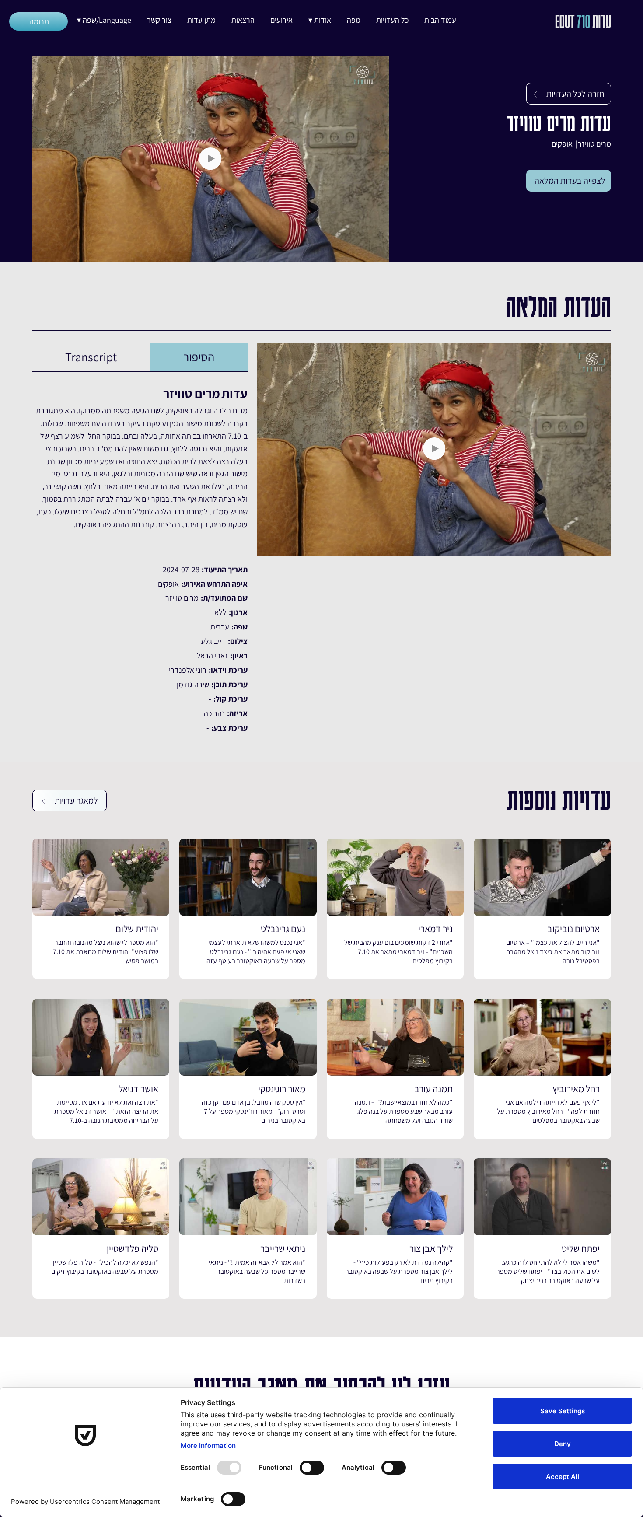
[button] (319, 20)
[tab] (199, 357)
